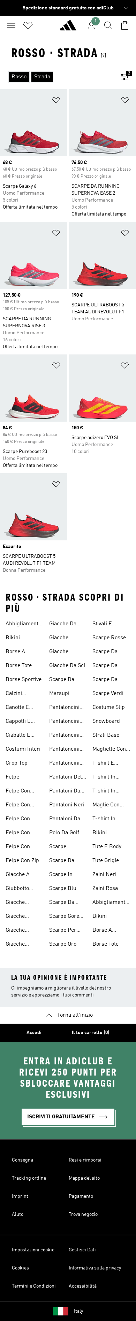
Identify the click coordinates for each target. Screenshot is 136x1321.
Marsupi (59, 693)
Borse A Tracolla (15, 652)
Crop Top (17, 763)
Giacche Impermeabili (22, 903)
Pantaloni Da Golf (64, 791)
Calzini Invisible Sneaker (16, 694)
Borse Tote (19, 666)
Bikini (13, 638)
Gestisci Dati (82, 1250)
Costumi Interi (23, 749)
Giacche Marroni (59, 652)
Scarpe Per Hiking (62, 931)
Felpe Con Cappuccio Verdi (18, 833)
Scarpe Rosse (109, 638)
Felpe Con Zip (22, 860)
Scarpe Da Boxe (61, 903)
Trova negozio (83, 1214)
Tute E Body (106, 847)
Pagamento (81, 1196)
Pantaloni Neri (66, 805)
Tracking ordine (29, 1178)
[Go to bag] (124, 25)
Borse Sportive (23, 679)
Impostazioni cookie (33, 1250)
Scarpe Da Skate (105, 666)
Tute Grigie (105, 860)
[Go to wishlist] (28, 25)
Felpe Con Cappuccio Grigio (18, 805)
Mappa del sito (84, 1178)
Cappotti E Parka (18, 722)
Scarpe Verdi (107, 693)
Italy (78, 1311)
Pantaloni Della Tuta (67, 777)
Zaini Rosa (105, 888)
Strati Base (105, 735)
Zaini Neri (104, 874)
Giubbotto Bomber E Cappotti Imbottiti (18, 889)
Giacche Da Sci (67, 666)
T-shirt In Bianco (103, 777)
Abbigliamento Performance (23, 624)
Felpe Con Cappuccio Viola (18, 847)
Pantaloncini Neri (64, 763)
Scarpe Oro (62, 944)
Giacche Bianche (15, 944)
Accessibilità (83, 1286)
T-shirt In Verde (103, 819)
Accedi (34, 1032)
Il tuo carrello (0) (90, 1032)
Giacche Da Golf (62, 624)
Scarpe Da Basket (61, 861)
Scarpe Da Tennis (105, 680)
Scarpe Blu (62, 888)
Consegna (22, 1160)
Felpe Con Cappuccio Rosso (18, 819)
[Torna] (68, 28)
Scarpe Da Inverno (61, 680)
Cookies (20, 1268)
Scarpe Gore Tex (64, 917)
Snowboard (106, 721)
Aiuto (17, 1214)
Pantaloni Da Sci (64, 819)
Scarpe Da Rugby (105, 652)
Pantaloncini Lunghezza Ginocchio (64, 750)
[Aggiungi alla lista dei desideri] (56, 101)
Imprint (20, 1196)
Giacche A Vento (18, 875)
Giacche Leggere (16, 931)
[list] (57, 77)
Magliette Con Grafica (109, 750)
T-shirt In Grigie (103, 791)
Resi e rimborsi (85, 1160)
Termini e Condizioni (34, 1286)
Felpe (12, 777)
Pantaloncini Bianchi (64, 722)
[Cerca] (108, 25)
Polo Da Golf (64, 833)
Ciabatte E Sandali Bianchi (18, 736)
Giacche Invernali (16, 917)
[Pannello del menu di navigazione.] (11, 25)
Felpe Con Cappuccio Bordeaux (18, 791)
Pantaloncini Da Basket (64, 708)
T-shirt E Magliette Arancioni (104, 763)
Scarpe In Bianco (61, 875)
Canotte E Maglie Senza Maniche (22, 708)
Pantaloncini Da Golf (64, 736)
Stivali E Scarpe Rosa (107, 624)
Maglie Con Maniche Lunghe (106, 805)
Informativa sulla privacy (95, 1268)
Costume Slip (108, 707)
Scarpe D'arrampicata (66, 847)
